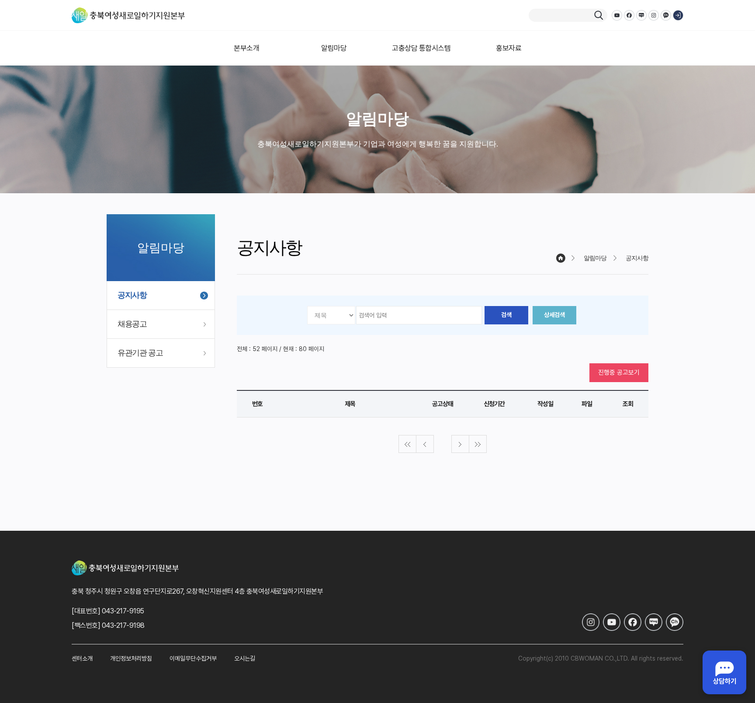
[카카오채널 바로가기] (674, 622)
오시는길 (244, 658)
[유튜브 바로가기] (611, 622)
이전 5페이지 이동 (425, 444)
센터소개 (82, 658)
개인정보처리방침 (131, 658)
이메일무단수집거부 (193, 658)
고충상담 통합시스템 (421, 48)
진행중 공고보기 (619, 372)
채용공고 (132, 324)
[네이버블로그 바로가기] (653, 622)
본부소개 (246, 48)
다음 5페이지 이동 (460, 444)
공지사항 (132, 295)
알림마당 (333, 48)
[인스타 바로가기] (590, 622)
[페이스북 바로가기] (632, 622)
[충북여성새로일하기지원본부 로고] (128, 15)
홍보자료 (508, 48)
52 (478, 444)
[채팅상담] (724, 672)
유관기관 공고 (140, 352)
